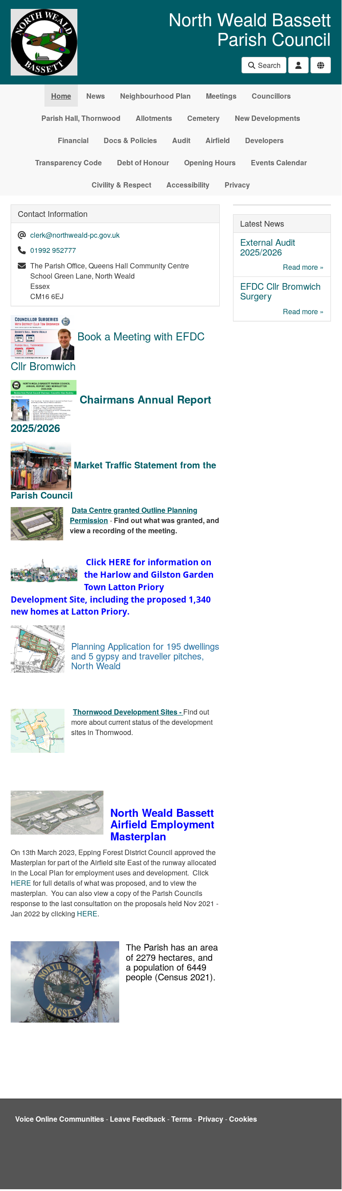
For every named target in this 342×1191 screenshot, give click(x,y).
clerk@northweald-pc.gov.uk (75, 235)
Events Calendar (279, 162)
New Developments (267, 118)
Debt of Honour (143, 162)
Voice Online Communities (59, 1119)
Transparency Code (68, 162)
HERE (21, 883)
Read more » (303, 267)
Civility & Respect (121, 185)
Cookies (243, 1119)
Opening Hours (210, 162)
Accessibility (187, 185)
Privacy (237, 185)
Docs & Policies (130, 140)
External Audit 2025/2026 (267, 247)
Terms (181, 1119)
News (95, 96)
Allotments (154, 118)
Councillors (271, 96)
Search (268, 65)
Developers (264, 140)
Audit (181, 140)
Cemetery (203, 118)
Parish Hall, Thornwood (81, 118)
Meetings (221, 96)
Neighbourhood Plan (155, 96)
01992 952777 (53, 250)
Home (61, 96)
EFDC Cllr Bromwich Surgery (280, 291)
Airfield (217, 140)
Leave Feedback (137, 1119)
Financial (73, 140)
